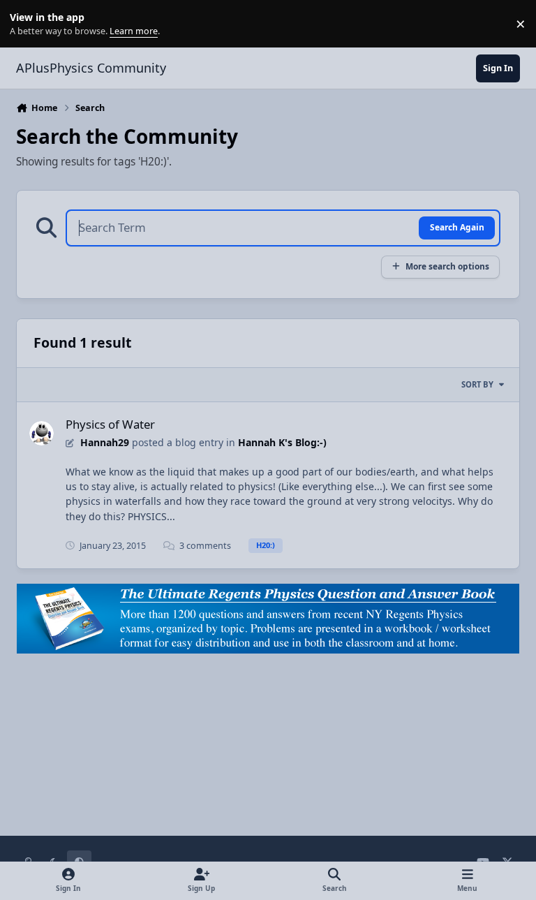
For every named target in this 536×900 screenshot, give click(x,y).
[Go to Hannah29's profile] (41, 433)
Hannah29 (104, 442)
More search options (447, 266)
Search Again (457, 227)
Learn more (27, 24)
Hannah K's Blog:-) (282, 442)
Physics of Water (110, 424)
